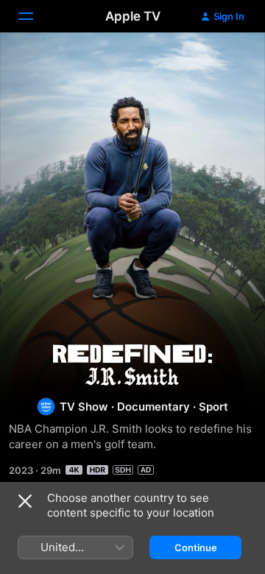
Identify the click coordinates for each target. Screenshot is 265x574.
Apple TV (132, 16)
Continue (195, 547)
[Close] (25, 501)
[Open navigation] (34, 16)
